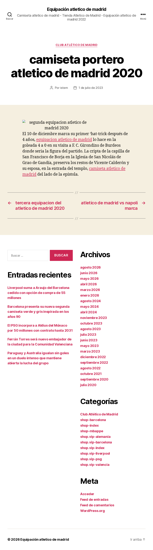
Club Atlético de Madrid (77, 45)
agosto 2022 (90, 368)
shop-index (89, 425)
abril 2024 (88, 312)
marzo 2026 (90, 290)
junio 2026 (88, 273)
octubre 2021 (91, 374)
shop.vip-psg (91, 459)
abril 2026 (88, 284)
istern (64, 88)
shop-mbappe (91, 431)
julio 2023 (88, 334)
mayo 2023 (89, 346)
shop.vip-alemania (95, 437)
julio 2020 (88, 385)
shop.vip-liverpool (95, 453)
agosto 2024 (90, 301)
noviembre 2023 (93, 318)
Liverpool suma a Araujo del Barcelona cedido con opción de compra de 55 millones (38, 293)
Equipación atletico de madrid (76, 9)
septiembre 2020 (94, 379)
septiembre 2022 (94, 362)
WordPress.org (92, 511)
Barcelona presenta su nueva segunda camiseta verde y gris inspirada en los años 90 (38, 312)
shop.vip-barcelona (96, 442)
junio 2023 (88, 340)
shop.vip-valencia (94, 465)
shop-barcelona (93, 420)
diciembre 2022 (93, 357)
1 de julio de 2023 (91, 88)
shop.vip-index (92, 448)
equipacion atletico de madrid (64, 139)
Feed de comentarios (97, 505)
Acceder (87, 494)
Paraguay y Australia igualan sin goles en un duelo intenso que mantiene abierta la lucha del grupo (38, 358)
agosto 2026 (90, 267)
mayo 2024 (89, 307)
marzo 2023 (90, 351)
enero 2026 (89, 295)
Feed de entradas (94, 499)
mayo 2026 (89, 279)
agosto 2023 (90, 329)
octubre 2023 (91, 323)
